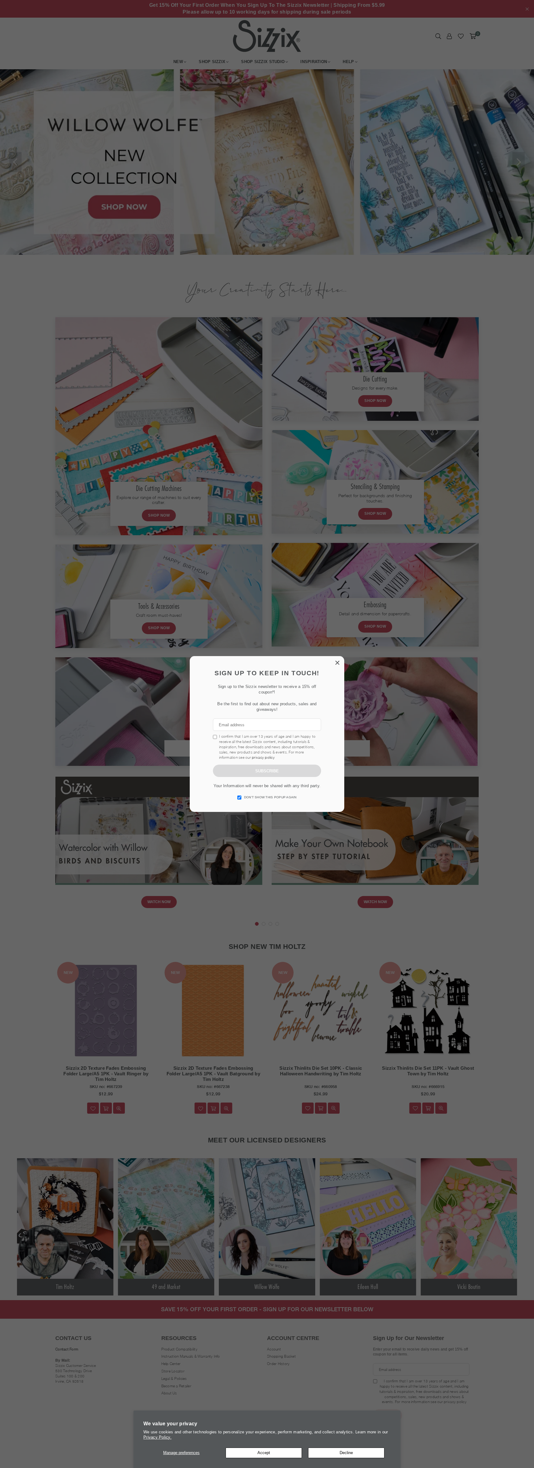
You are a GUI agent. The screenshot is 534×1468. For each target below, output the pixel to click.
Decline (346, 1452)
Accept (263, 1452)
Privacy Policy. (157, 1437)
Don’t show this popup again (270, 797)
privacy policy (263, 757)
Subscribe (267, 771)
